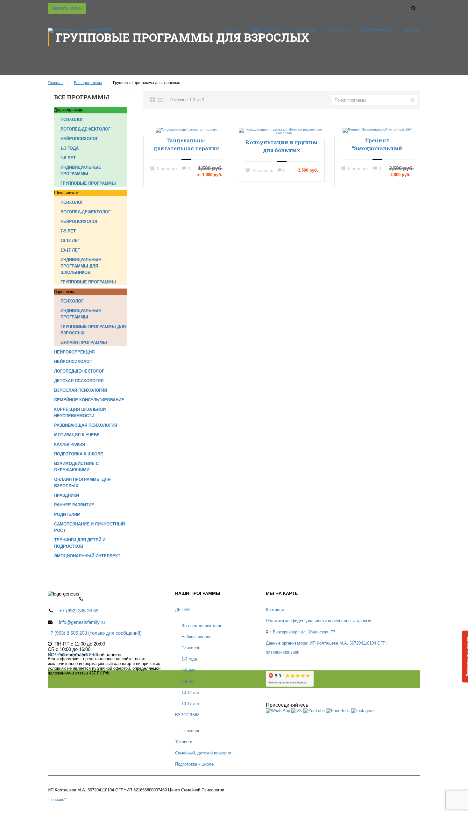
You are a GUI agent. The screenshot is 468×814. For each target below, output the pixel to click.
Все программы (375, 30)
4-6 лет (68, 157)
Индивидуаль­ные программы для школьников (80, 266)
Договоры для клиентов (74, 653)
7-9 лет (68, 231)
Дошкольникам (264, 30)
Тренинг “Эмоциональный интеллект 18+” (377, 144)
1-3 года (69, 148)
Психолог (71, 119)
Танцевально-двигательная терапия (186, 144)
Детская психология (78, 380)
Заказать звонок (66, 8)
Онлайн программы (83, 342)
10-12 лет (70, 240)
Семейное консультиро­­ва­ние (89, 399)
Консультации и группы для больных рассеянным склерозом (281, 146)
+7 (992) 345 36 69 (78, 610)
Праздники (66, 495)
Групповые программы (88, 183)
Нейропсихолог (79, 138)
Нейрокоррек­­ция (74, 352)
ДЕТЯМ (182, 609)
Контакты (411, 30)
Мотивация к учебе (77, 434)
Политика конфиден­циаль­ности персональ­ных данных (318, 620)
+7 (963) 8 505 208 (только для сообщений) (95, 633)
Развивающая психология (85, 425)
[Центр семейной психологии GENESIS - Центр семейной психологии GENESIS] (80, 33)
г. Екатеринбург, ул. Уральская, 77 (301, 632)
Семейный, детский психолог (203, 753)
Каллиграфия (69, 444)
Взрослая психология (80, 390)
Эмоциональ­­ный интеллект (87, 555)
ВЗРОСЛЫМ (187, 714)
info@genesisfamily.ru (82, 622)
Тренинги (183, 741)
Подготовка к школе (78, 454)
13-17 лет (70, 250)
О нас (231, 30)
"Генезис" (57, 799)
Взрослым (337, 30)
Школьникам (303, 30)
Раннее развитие (74, 505)
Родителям (67, 514)
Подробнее (186, 130)
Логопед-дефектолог (85, 129)
